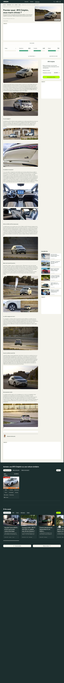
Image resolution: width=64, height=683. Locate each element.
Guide (28, 512)
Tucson (13, 537)
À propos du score (54, 56)
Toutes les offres (7, 470)
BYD (5, 473)
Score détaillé (32, 56)
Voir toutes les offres (51, 77)
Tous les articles (7, 512)
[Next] (59, 527)
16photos (58, 19)
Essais (17, 512)
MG (27, 537)
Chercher (26, 1)
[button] (11, 475)
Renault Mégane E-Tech (17, 90)
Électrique (23, 512)
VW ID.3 (11, 90)
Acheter (31, 1)
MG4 (26, 90)
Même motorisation (25, 470)
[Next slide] (17, 487)
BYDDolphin (32, 43)
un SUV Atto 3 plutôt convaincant (30, 88)
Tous (58, 470)
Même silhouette (16, 470)
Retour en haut (46, 545)
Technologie (30, 537)
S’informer (37, 1)
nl (56, 1)
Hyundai (10, 537)
